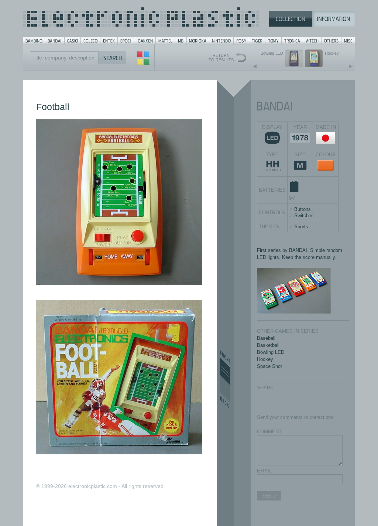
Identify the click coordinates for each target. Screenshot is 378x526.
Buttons (302, 209)
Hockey (265, 359)
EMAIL (264, 471)
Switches (304, 215)
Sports (301, 226)
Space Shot (269, 366)
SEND (269, 496)
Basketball (268, 345)
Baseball (266, 338)
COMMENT (269, 431)
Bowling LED (270, 352)
